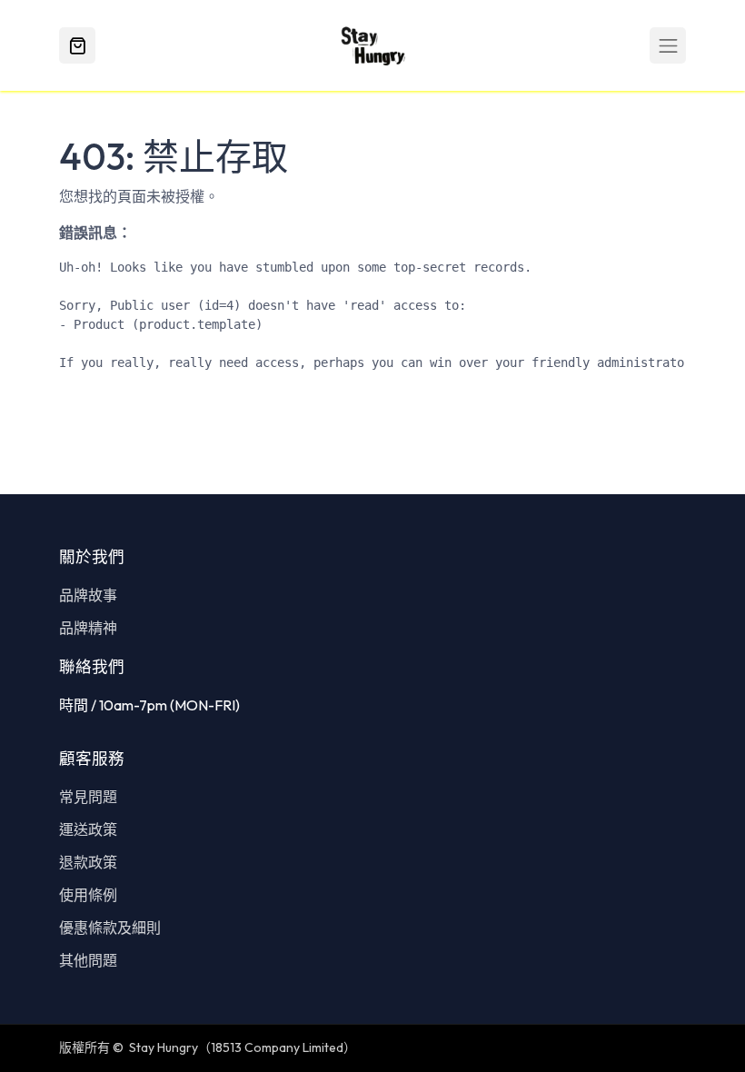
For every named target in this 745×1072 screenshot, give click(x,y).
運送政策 (88, 829)
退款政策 (88, 862)
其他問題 (88, 960)
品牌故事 (88, 595)
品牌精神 (88, 628)
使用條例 (88, 895)
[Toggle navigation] (668, 45)
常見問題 (88, 797)
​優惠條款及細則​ (110, 927)
